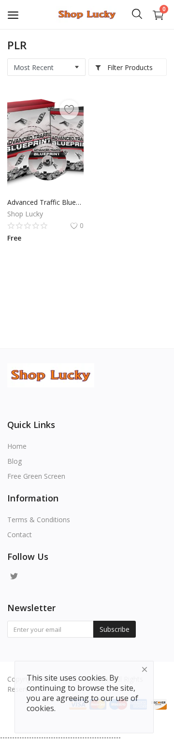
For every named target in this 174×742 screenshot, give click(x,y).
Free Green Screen (36, 476)
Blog (14, 461)
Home (17, 446)
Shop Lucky (25, 213)
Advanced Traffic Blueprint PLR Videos (45, 202)
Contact (19, 534)
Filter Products (129, 67)
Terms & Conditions (38, 519)
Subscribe (115, 629)
